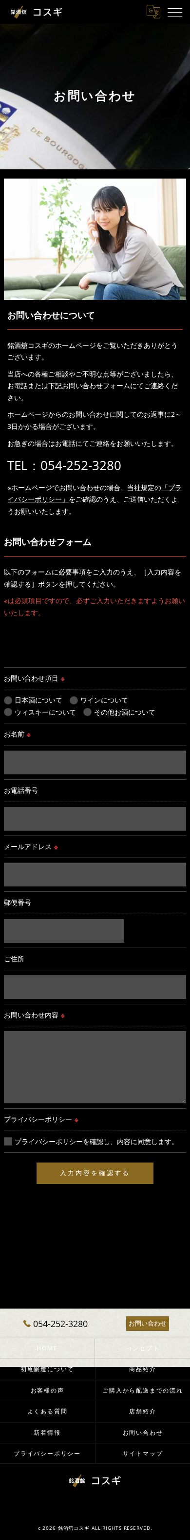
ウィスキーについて (45, 712)
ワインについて (104, 699)
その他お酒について (124, 712)
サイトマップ (143, 1453)
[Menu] (175, 11)
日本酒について (38, 699)
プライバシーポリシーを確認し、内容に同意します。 (96, 1141)
